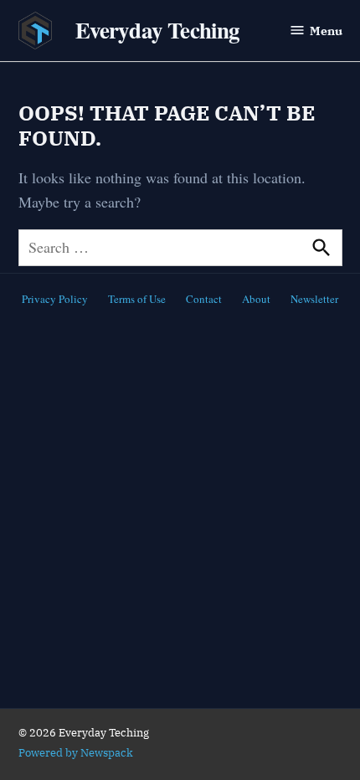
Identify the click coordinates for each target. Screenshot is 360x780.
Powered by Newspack (75, 752)
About (256, 298)
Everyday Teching (157, 29)
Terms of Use (137, 298)
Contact (204, 298)
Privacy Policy (55, 298)
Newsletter (314, 298)
